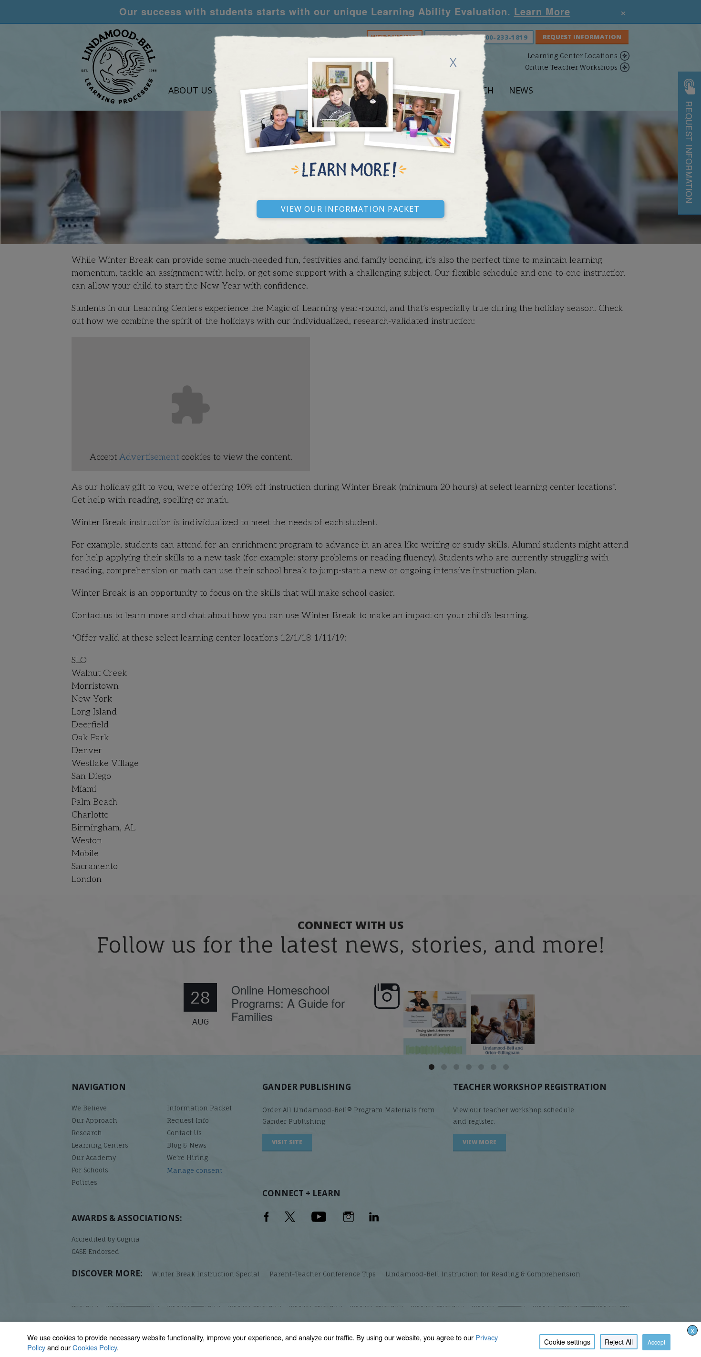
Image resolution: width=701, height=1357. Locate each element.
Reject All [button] (619, 1342)
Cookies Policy (94, 1347)
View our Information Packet (350, 207)
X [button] (692, 1330)
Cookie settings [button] (567, 1342)
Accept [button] (656, 1342)
